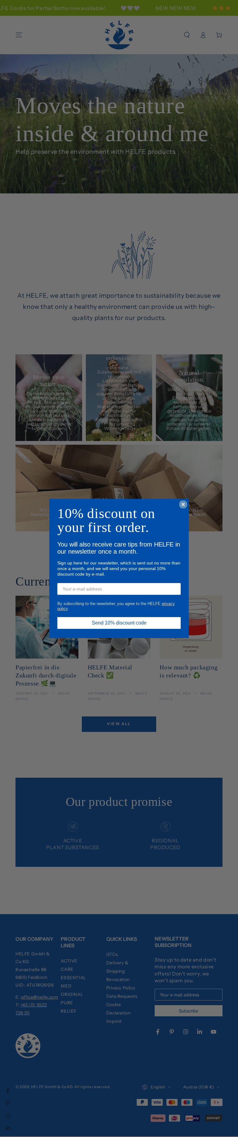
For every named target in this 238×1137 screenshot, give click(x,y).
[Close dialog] (183, 504)
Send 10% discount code (119, 622)
